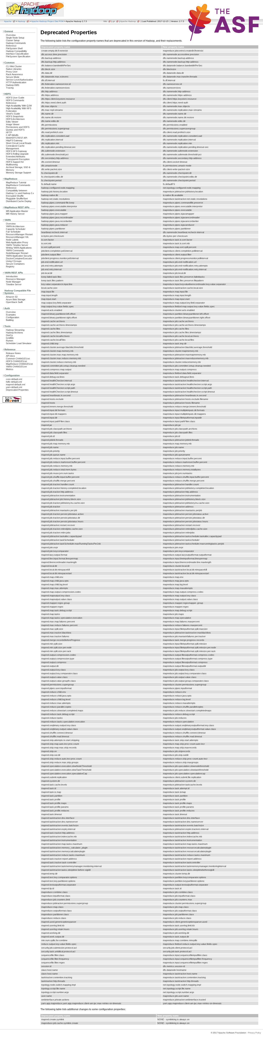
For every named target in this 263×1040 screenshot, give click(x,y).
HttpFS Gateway (14, 140)
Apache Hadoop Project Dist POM (47, 21)
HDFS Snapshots (14, 116)
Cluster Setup (13, 40)
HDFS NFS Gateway (16, 151)
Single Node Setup (15, 37)
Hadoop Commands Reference (16, 44)
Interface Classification (17, 54)
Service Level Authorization (19, 79)
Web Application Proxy (17, 242)
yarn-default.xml (14, 387)
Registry (10, 266)
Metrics (9, 369)
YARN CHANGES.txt (16, 366)
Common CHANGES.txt (18, 358)
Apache (8, 21)
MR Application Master (17, 211)
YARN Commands (15, 250)
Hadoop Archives (14, 332)
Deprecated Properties (17, 390)
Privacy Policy (254, 1033)
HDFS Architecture (15, 119)
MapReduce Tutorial (16, 182)
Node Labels (12, 239)
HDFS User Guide (15, 97)
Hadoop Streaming (15, 330)
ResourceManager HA (17, 237)
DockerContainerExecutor (19, 258)
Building (10, 320)
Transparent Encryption (18, 159)
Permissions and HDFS (17, 127)
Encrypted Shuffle (15, 196)
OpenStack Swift (14, 302)
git (114, 21)
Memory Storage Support (18, 172)
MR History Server (15, 214)
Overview (11, 35)
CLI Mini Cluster (14, 66)
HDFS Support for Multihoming (15, 163)
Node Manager (13, 281)
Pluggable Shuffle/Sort (17, 198)
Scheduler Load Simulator (18, 343)
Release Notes (13, 353)
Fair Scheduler (13, 231)
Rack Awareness (14, 74)
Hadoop (21, 21)
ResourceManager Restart (19, 234)
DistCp (9, 335)
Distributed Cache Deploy (18, 201)
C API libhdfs (12, 135)
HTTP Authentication (16, 82)
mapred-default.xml (15, 384)
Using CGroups (14, 261)
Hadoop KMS (12, 85)
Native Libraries (14, 69)
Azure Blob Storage (15, 299)
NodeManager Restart (17, 253)
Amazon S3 (11, 297)
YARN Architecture (15, 226)
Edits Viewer (12, 121)
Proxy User (11, 71)
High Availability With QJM (19, 105)
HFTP (9, 132)
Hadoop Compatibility (16, 51)
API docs (10, 356)
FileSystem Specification (18, 56)
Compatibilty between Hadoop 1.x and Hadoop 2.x (20, 191)
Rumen (9, 340)
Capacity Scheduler (15, 229)
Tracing (10, 87)
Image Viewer (13, 124)
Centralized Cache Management (15, 147)
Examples (11, 314)
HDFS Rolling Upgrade (17, 154)
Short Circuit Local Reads (18, 143)
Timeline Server (14, 284)
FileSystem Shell (14, 48)
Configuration (12, 317)
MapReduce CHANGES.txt (19, 364)
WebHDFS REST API (16, 138)
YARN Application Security (19, 256)
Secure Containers (15, 264)
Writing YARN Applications (19, 248)
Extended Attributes (15, 156)
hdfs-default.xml (14, 382)
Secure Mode (12, 77)
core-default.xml (14, 379)
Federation (11, 111)
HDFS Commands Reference (15, 101)
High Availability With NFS (18, 108)
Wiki (105, 21)
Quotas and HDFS (15, 130)
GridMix (10, 338)
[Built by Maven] (12, 402)
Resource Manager (15, 279)
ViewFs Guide (13, 113)
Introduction (12, 276)
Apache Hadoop (128, 21)
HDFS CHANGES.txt (16, 361)
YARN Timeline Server (17, 245)
